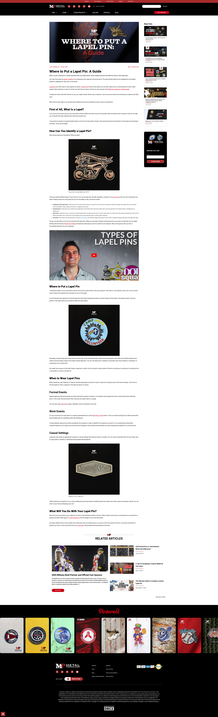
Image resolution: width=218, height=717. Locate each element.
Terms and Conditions (111, 672)
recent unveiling (68, 79)
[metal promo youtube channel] (89, 6)
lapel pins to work (97, 415)
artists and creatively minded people (118, 89)
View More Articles (160, 597)
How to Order (110, 1)
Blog (93, 672)
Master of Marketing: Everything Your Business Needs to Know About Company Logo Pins (155, 101)
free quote (81, 525)
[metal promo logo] (57, 6)
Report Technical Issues (98, 676)
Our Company (97, 1)
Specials (108, 665)
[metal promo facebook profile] (69, 6)
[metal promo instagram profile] (74, 6)
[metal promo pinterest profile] (84, 6)
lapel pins (64, 404)
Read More (58, 590)
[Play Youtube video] (94, 255)
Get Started (162, 12)
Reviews (87, 1)
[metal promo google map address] (79, 6)
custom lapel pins (74, 518)
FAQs (93, 669)
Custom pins (85, 87)
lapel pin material (70, 223)
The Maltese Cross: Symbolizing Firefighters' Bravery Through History (155, 59)
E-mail (148, 154)
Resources (130, 1)
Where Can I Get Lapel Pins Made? (154, 121)
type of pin (117, 197)
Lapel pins (52, 87)
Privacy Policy (109, 676)
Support (120, 1)
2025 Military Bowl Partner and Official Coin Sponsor (77, 575)
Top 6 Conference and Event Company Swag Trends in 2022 (155, 79)
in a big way (83, 217)
